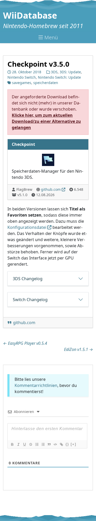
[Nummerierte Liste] (37, 444)
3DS (54, 71)
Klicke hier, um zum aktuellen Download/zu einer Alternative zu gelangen (46, 121)
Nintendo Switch (21, 77)
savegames (21, 82)
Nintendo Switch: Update (59, 77)
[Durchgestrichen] (30, 444)
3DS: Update (70, 71)
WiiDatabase (30, 15)
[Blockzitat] (49, 444)
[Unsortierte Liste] (43, 444)
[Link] (61, 444)
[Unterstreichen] (24, 444)
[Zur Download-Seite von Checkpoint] (48, 159)
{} (67, 444)
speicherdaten (45, 82)
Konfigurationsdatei (26, 227)
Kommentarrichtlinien (36, 385)
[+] (73, 444)
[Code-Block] (55, 444)
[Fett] (12, 444)
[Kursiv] (18, 444)
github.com (51, 189)
